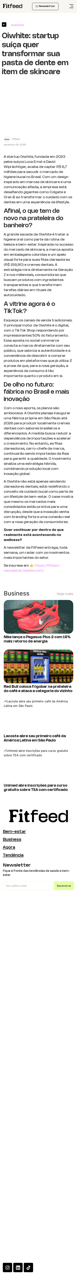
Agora (9, 847)
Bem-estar (14, 832)
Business (12, 839)
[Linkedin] (18, 1267)
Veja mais (65, 594)
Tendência (13, 855)
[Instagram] (7, 1267)
